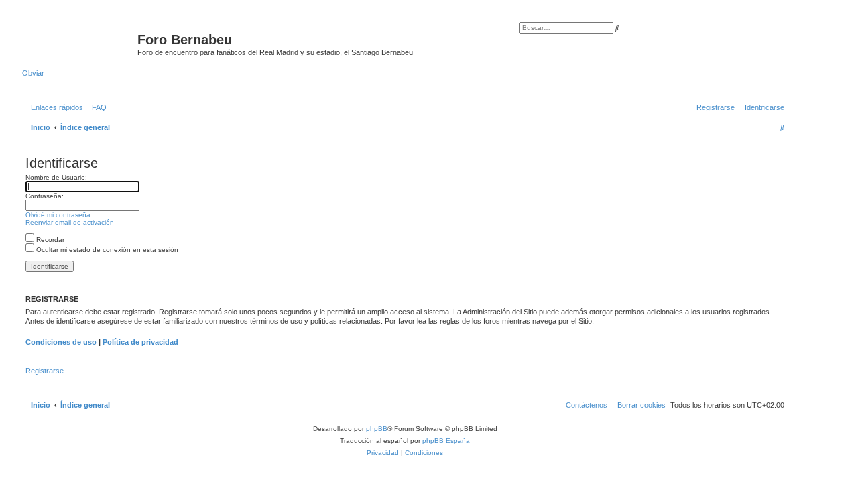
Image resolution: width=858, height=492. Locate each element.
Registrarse (44, 371)
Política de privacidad (140, 342)
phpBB (376, 428)
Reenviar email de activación (69, 222)
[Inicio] (79, 43)
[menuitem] (96, 107)
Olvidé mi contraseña (57, 215)
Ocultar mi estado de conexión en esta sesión (106, 249)
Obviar (33, 73)
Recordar (49, 239)
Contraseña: (44, 196)
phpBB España (446, 440)
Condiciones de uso (61, 342)
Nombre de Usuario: (56, 177)
